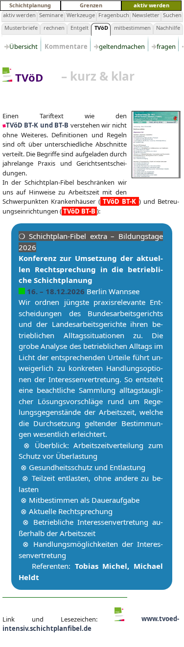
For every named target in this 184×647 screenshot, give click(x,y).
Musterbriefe (21, 27)
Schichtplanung (30, 5)
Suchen (172, 15)
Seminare (51, 15)
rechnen (54, 27)
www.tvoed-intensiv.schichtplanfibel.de (90, 623)
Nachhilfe (168, 27)
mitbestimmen (132, 27)
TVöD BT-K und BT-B (37, 125)
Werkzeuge (81, 15)
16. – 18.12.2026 (57, 291)
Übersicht (24, 46)
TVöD (101, 27)
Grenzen (91, 5)
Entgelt (79, 27)
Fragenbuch (113, 15)
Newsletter (146, 15)
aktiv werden (151, 5)
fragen (167, 46)
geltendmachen (122, 46)
